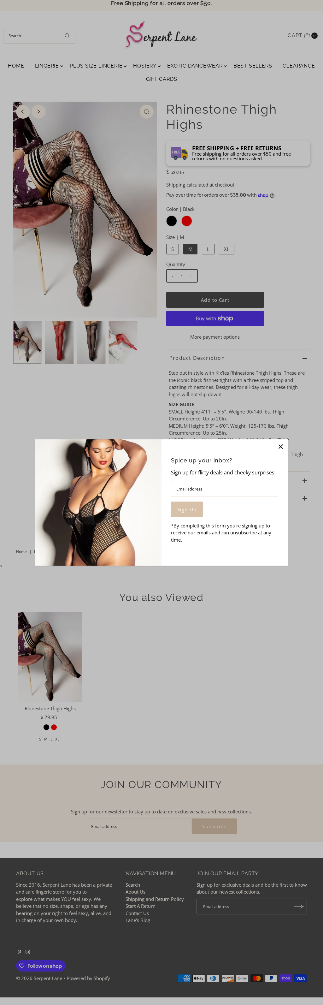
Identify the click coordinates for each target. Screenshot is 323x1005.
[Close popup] (280, 446)
